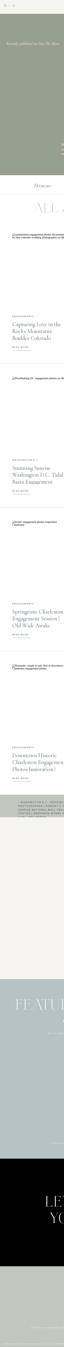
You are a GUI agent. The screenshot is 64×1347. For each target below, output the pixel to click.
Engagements (23, 316)
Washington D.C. (26, 460)
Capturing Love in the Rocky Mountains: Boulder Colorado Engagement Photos (36, 334)
